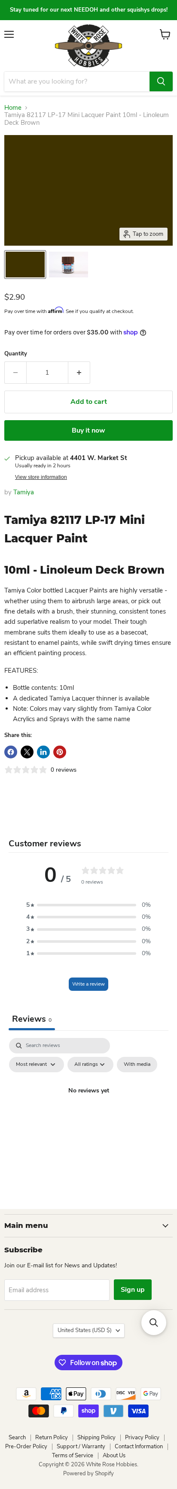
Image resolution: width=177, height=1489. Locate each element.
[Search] (161, 81)
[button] (88, 905)
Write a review (88, 984)
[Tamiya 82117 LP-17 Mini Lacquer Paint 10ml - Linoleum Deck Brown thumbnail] (25, 264)
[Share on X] (27, 752)
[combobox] (77, 81)
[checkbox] (137, 1064)
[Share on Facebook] (10, 752)
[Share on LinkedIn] (43, 752)
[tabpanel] (88, 1110)
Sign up (133, 1289)
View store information (41, 477)
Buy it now (88, 430)
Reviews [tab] (32, 1019)
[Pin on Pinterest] (59, 752)
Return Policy (51, 1437)
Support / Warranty (81, 1446)
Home (12, 107)
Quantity (15, 354)
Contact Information (139, 1446)
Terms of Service (72, 1455)
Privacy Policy (142, 1437)
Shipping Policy (96, 1437)
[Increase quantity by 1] (79, 372)
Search (17, 1437)
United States (85, 1330)
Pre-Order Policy (26, 1446)
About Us (114, 1455)
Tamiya (23, 492)
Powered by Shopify (88, 1473)
